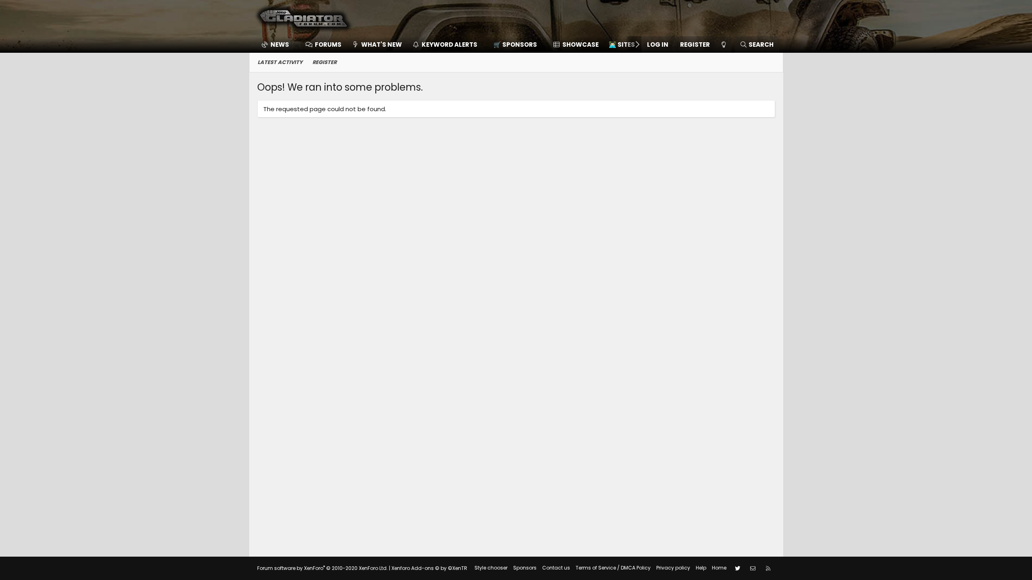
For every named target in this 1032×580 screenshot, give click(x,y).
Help (701, 567)
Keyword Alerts (449, 44)
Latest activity (280, 62)
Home (719, 567)
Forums (328, 44)
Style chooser (491, 567)
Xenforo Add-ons (429, 568)
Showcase (580, 44)
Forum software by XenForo (322, 568)
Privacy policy (673, 567)
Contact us (556, 567)
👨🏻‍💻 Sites (622, 44)
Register (324, 62)
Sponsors (525, 567)
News (279, 44)
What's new (381, 44)
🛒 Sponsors (515, 44)
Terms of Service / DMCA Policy (613, 567)
